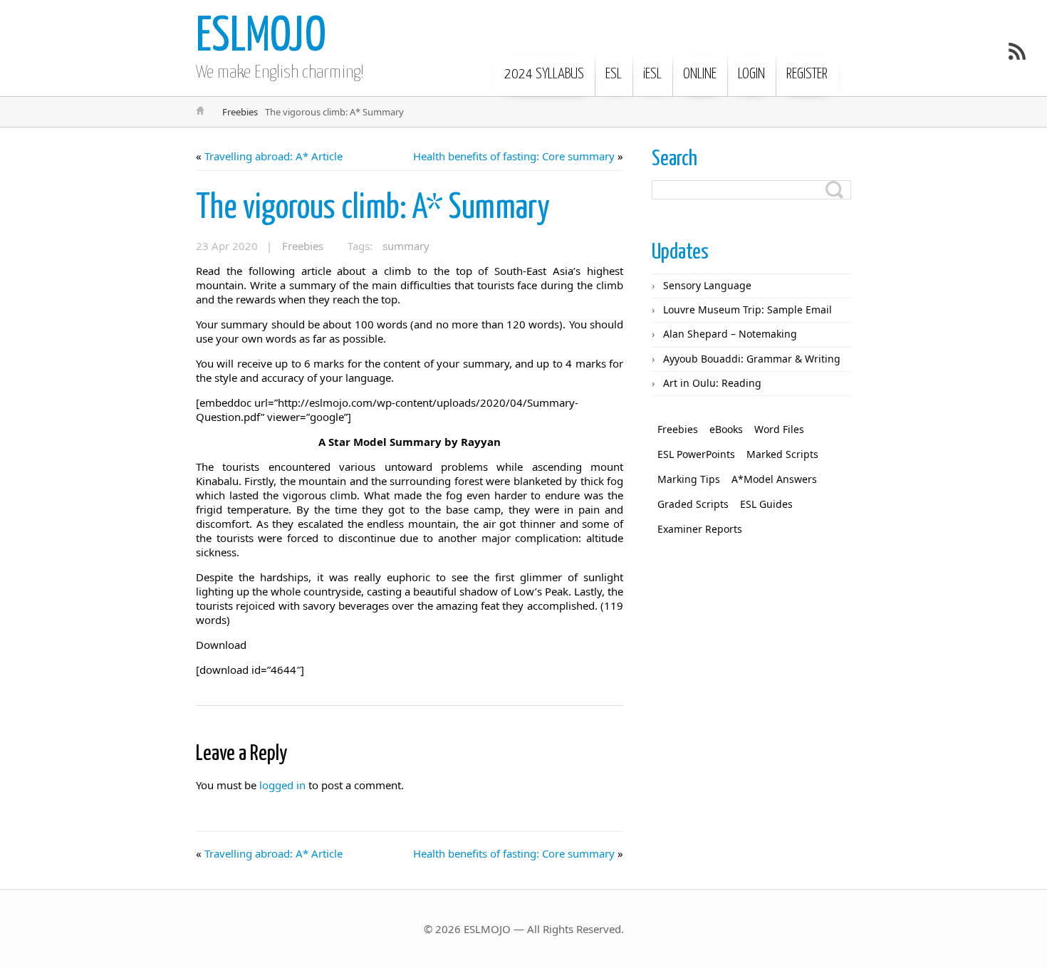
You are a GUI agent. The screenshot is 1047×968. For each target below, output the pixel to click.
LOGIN (751, 74)
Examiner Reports (699, 529)
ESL (613, 74)
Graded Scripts (693, 504)
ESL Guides (766, 504)
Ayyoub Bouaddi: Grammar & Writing (751, 358)
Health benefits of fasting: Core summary (514, 156)
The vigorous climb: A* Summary (373, 208)
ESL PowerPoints (696, 454)
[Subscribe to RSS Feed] (1017, 51)
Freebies (240, 111)
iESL (652, 74)
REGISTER (807, 74)
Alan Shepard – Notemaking (730, 333)
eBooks (726, 429)
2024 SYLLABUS (544, 74)
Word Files (779, 429)
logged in (282, 785)
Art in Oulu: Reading (712, 383)
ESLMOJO (261, 37)
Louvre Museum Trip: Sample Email (747, 309)
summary (405, 246)
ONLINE (700, 74)
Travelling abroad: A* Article (273, 156)
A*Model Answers (774, 479)
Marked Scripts (782, 454)
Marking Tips (688, 479)
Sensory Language (707, 285)
